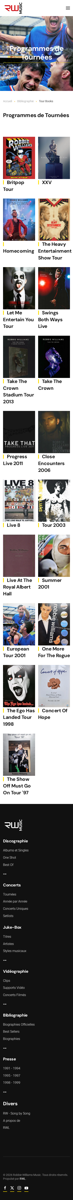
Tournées (9, 894)
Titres (7, 937)
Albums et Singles (16, 850)
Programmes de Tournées (36, 115)
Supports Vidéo (14, 988)
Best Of (8, 865)
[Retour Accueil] (33, 8)
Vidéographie (15, 971)
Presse (9, 1059)
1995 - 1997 (11, 1076)
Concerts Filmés (14, 995)
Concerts (12, 885)
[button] (68, 8)
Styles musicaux (14, 951)
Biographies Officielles (19, 1024)
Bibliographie (15, 1015)
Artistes (8, 944)
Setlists (8, 916)
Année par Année (15, 901)
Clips (6, 981)
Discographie (15, 841)
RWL (23, 1178)
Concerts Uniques (15, 909)
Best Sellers (11, 1031)
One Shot (9, 857)
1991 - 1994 (11, 1068)
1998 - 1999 (11, 1083)
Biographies (11, 1039)
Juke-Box (12, 927)
